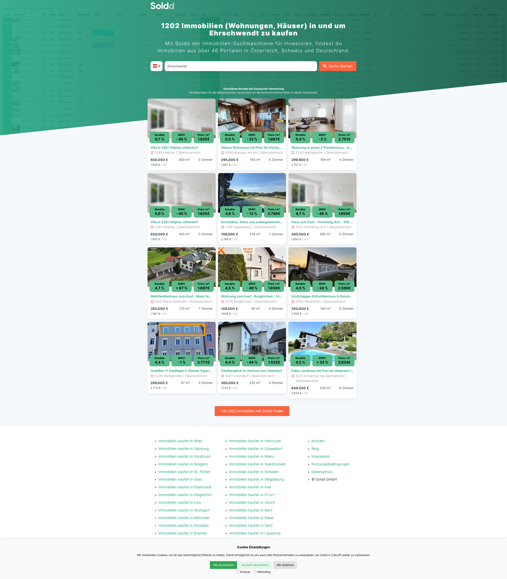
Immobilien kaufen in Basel (251, 518)
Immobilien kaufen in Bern (251, 510)
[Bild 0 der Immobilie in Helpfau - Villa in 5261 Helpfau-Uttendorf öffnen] (182, 118)
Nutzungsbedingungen (331, 464)
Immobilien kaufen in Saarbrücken (257, 464)
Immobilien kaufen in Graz (180, 479)
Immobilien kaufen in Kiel (250, 487)
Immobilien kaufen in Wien (180, 441)
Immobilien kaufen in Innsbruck (184, 456)
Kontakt (318, 441)
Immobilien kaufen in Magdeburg (256, 479)
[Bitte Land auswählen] (157, 66)
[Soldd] (165, 5)
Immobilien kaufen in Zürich (252, 502)
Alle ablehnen (285, 565)
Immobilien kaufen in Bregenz (183, 464)
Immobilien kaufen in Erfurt (252, 495)
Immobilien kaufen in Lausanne (255, 533)
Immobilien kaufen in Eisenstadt (185, 487)
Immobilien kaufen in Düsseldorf (256, 449)
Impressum (321, 456)
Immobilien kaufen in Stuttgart (184, 510)
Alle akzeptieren (223, 565)
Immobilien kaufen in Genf (251, 525)
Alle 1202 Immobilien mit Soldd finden (252, 411)
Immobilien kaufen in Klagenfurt (185, 495)
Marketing (264, 571)
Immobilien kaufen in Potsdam (183, 525)
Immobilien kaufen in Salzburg (183, 449)
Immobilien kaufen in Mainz (252, 456)
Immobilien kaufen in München (184, 518)
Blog (315, 449)
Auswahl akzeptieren (255, 565)
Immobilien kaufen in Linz (179, 502)
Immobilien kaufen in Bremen (182, 533)
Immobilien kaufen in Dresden (254, 472)
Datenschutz (322, 472)
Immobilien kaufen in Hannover (255, 441)
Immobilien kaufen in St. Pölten (184, 472)
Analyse (245, 571)
